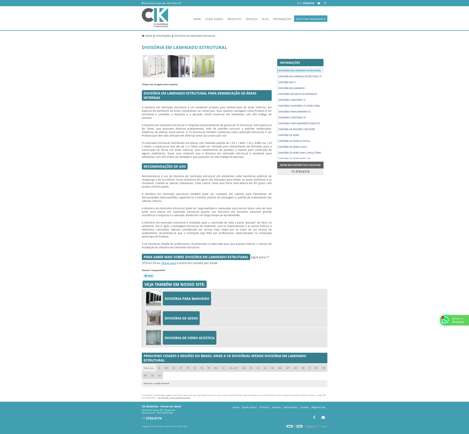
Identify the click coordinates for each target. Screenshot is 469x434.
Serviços (252, 19)
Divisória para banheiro (187, 298)
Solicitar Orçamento (311, 19)
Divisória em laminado (291, 88)
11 (306, 3)
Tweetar (149, 275)
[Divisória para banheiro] (154, 298)
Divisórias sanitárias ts (292, 99)
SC (194, 368)
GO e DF (233, 368)
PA (251, 368)
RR (145, 375)
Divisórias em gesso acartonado (297, 94)
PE (209, 368)
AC (258, 368)
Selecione (149, 368)
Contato (304, 407)
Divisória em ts (287, 82)
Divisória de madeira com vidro (296, 129)
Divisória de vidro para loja (294, 158)
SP (181, 368)
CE (223, 368)
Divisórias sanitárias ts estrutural (299, 105)
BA (216, 368)
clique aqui (168, 263)
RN (316, 368)
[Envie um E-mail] (319, 3)
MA (280, 368)
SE (152, 375)
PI (310, 368)
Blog (265, 19)
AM (243, 368)
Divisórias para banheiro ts (294, 111)
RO (323, 368)
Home (197, 19)
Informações (282, 19)
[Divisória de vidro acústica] (154, 338)
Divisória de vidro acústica (294, 141)
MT (287, 368)
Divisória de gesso (181, 318)
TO (159, 375)
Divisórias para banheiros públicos (299, 123)
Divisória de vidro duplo (292, 146)
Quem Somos (214, 19)
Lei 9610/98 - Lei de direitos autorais (174, 397)
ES (174, 368)
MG (166, 368)
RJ (159, 368)
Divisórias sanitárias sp (292, 117)
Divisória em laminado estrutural (299, 70)
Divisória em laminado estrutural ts (300, 76)
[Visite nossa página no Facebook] (325, 3)
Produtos (234, 19)
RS (202, 368)
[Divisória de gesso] (154, 318)
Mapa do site (318, 407)
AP (272, 368)
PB (303, 368)
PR (188, 368)
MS (295, 368)
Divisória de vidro (288, 135)
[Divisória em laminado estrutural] (154, 66)
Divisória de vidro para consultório (299, 152)
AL (265, 368)
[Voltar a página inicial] (155, 17)
